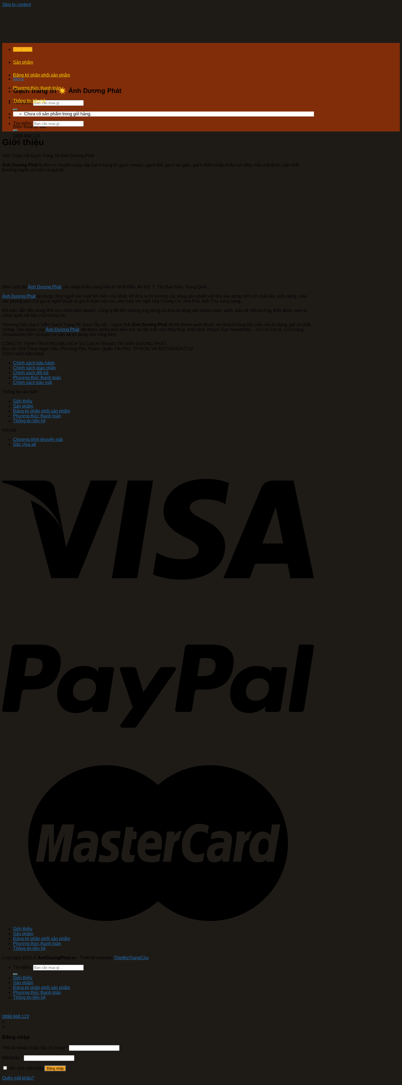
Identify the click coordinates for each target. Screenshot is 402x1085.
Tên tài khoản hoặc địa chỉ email (35, 1047)
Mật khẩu (12, 1057)
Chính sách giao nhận (34, 367)
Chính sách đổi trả (30, 372)
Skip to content (16, 4)
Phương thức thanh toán (37, 88)
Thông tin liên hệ (29, 100)
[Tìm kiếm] (15, 109)
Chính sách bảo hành (34, 363)
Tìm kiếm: (22, 123)
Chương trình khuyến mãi (38, 439)
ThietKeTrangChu (131, 957)
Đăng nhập (55, 1068)
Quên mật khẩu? (18, 1078)
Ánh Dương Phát (44, 287)
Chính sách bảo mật (32, 382)
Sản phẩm (23, 62)
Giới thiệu (22, 49)
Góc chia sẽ (24, 444)
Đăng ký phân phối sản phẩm (41, 75)
